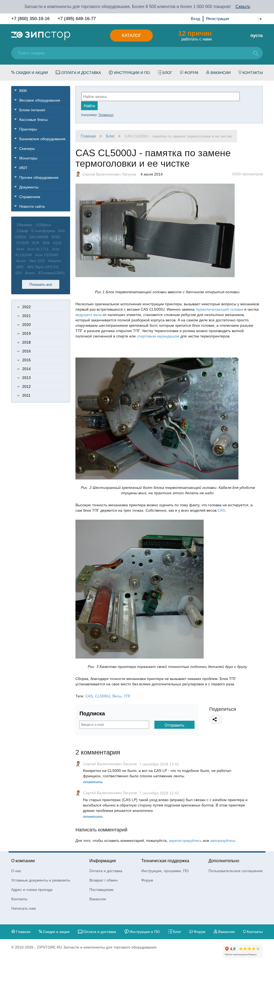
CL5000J (102, 696)
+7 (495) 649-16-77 (77, 18)
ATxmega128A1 (51, 273)
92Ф (46, 243)
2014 (26, 369)
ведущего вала (88, 315)
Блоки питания (32, 110)
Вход (195, 18)
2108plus (43, 225)
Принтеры (28, 129)
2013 (26, 377)
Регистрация (217, 18)
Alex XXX (37, 261)
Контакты (252, 72)
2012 (26, 386)
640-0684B (38, 237)
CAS (221, 510)
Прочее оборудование (39, 177)
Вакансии (221, 72)
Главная (88, 136)
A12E (57, 243)
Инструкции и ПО (132, 72)
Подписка (92, 713)
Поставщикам (101, 889)
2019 (26, 333)
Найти (89, 105)
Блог (167, 72)
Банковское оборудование (42, 139)
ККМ (23, 90)
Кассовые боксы (33, 119)
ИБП (23, 168)
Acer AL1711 (38, 249)
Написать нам (23, 908)
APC (20, 267)
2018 (26, 342)
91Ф (35, 243)
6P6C (56, 237)
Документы (29, 187)
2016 (26, 351)
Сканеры (27, 148)
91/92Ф (22, 243)
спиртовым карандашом (158, 336)
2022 (26, 307)
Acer (20, 249)
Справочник (29, 197)
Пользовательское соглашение (235, 871)
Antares (54, 261)
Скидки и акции (32, 72)
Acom (21, 261)
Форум (191, 72)
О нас (16, 871)
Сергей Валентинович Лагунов (109, 174)
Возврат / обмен (103, 880)
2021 (26, 316)
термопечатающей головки (219, 309)
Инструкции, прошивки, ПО (165, 871)
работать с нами (195, 35)
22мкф (22, 231)
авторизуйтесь (222, 840)
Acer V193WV (47, 255)
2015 (26, 360)
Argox (30, 273)
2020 (26, 324)
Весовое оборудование (39, 100)
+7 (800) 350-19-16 (30, 18)
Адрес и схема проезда (31, 889)
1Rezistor (24, 225)
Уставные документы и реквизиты (40, 880)
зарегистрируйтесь (185, 840)
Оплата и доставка (81, 72)
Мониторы (28, 158)
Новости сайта (32, 206)
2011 (26, 395)
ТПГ (127, 696)
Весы (116, 696)
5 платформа (43, 231)
